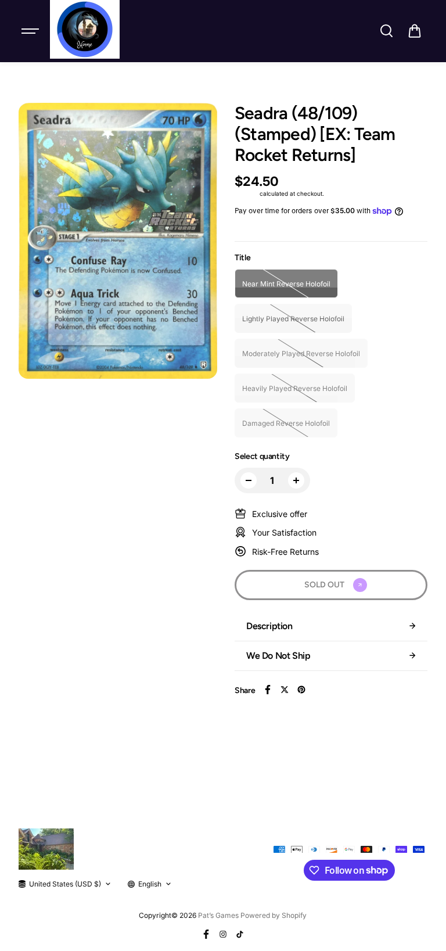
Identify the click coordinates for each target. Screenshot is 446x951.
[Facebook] (268, 690)
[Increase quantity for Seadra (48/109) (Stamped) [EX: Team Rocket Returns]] (296, 480)
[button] (414, 31)
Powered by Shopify (273, 915)
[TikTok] (240, 934)
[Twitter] (285, 690)
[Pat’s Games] (85, 29)
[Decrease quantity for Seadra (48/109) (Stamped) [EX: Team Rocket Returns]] (248, 480)
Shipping (246, 193)
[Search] (386, 31)
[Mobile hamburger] (31, 31)
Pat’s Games (218, 915)
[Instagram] (223, 934)
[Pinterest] (301, 690)
